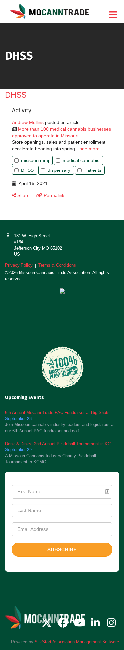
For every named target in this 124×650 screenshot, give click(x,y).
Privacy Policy (19, 265)
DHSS (27, 170)
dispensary (59, 170)
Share (23, 195)
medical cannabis (81, 160)
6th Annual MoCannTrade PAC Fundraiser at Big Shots (57, 412)
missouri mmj (35, 160)
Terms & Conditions (57, 265)
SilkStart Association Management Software (77, 641)
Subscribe (62, 549)
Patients (92, 170)
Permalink (53, 195)
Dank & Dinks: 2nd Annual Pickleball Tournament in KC (58, 443)
